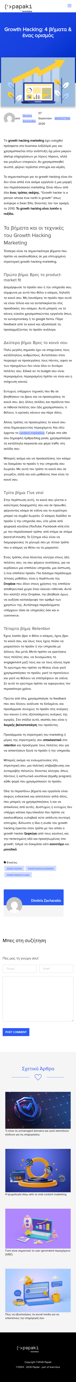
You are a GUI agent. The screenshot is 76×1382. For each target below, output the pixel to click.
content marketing (31, 433)
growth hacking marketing (41, 868)
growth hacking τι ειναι (18, 874)
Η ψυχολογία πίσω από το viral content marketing (36, 1194)
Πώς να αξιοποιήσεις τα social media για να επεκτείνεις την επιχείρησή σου (32, 1316)
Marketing (62, 118)
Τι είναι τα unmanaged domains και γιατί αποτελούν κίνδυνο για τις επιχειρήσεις (37, 1132)
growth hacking (14, 868)
